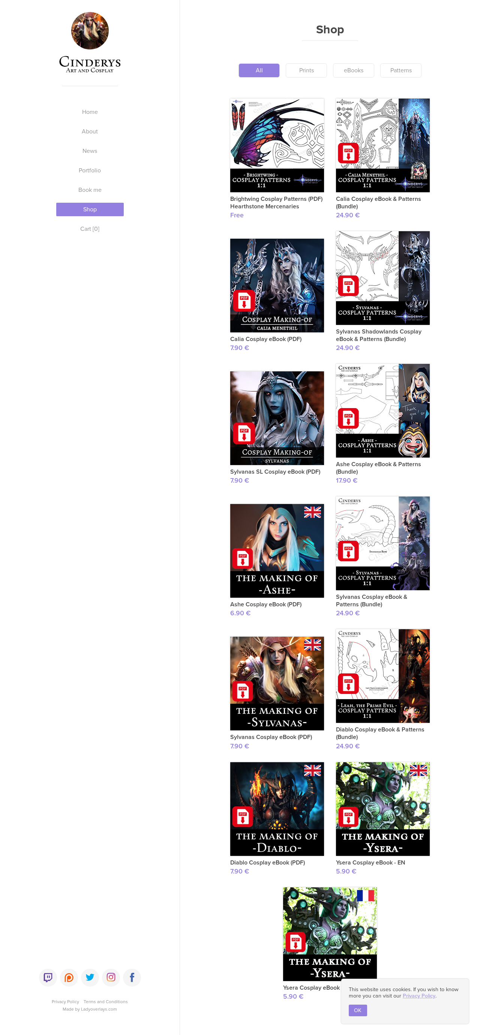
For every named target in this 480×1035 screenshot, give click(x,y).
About (90, 131)
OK (358, 1010)
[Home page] (90, 46)
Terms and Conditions (106, 1001)
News (89, 151)
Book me (90, 190)
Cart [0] (89, 229)
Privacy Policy (65, 1001)
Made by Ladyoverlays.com (90, 1009)
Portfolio (90, 170)
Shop (90, 209)
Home (90, 112)
